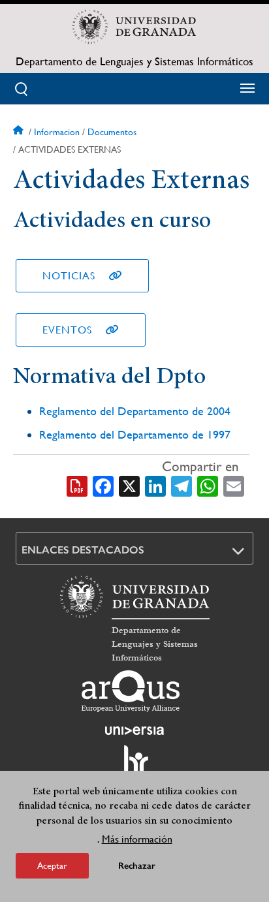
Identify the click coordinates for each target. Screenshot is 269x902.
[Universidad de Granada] (134, 26)
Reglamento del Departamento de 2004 (134, 411)
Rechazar (136, 865)
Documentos (111, 132)
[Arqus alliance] (131, 691)
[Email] (233, 485)
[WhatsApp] (207, 485)
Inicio (19, 131)
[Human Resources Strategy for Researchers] (134, 765)
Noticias (68, 276)
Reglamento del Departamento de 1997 (134, 434)
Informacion (57, 132)
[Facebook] (103, 485)
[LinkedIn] (155, 485)
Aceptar (52, 865)
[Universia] (134, 730)
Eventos (67, 330)
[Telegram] (181, 485)
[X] (129, 485)
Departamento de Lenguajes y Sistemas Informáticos (134, 61)
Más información (137, 839)
